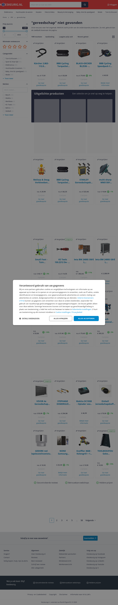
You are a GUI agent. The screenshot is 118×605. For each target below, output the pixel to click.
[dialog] (59, 302)
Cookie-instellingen (63, 312)
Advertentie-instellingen (81, 309)
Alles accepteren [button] (86, 318)
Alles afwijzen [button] (61, 318)
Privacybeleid (77, 312)
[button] (29, 318)
